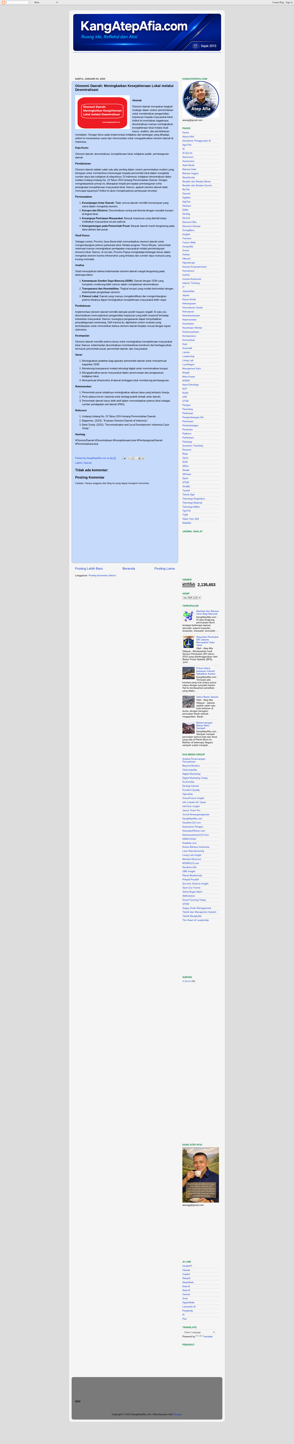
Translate (208, 1336)
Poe (184, 1319)
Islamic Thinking (191, 283)
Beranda (128, 568)
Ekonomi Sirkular (191, 226)
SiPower (186, 474)
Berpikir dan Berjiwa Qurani (197, 185)
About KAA (188, 136)
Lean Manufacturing (193, 851)
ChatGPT (187, 1266)
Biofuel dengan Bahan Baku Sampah (204, 725)
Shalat (185, 470)
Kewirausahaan (190, 332)
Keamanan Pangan (192, 826)
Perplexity (187, 1310)
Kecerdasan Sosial (192, 307)
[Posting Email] (123, 458)
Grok (185, 1298)
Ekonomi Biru (189, 222)
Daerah (88, 463)
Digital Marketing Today (195, 778)
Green (185, 250)
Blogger (178, 1414)
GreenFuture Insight (193, 798)
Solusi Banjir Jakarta (207, 697)
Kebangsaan (189, 303)
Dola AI (186, 1286)
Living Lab (187, 360)
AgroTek (186, 145)
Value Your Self (190, 519)
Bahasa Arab (189, 169)
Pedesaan (187, 413)
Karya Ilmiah (189, 299)
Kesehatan (188, 323)
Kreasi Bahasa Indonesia (195, 847)
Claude (186, 1270)
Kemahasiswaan (191, 315)
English (186, 234)
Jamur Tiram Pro (191, 810)
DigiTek (186, 201)
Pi (183, 1315)
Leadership (188, 356)
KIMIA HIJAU (189, 839)
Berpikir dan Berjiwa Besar (196, 181)
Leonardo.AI (189, 1306)
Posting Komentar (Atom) (102, 575)
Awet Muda (188, 165)
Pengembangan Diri (193, 417)
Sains (185, 458)
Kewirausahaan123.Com (195, 835)
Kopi (184, 344)
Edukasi (186, 206)
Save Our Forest (191, 887)
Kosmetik (187, 348)
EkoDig (186, 214)
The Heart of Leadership (195, 920)
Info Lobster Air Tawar (194, 802)
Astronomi (187, 157)
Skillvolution (188, 896)
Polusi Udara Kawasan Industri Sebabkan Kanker (206, 671)
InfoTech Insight (191, 806)
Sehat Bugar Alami (192, 892)
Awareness (188, 161)
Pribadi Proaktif (190, 879)
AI (183, 149)
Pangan (186, 405)
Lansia (186, 352)
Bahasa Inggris (190, 173)
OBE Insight (188, 871)
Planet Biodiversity (192, 875)
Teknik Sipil (188, 494)
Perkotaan (187, 421)
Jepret (185, 295)
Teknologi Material (192, 502)
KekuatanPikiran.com (193, 831)
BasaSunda (188, 177)
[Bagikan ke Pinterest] (143, 458)
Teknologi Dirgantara (193, 498)
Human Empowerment (194, 267)
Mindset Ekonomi (191, 859)
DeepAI (186, 1278)
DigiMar (186, 197)
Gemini (186, 1294)
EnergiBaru (188, 230)
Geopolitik (187, 246)
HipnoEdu (187, 794)
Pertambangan (190, 425)
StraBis (186, 486)
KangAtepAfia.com (192, 818)
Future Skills (189, 242)
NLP (184, 389)
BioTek (186, 189)
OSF (184, 397)
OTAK (185, 401)
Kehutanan (188, 311)
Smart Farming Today (194, 900)
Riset (185, 454)
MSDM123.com (190, 863)
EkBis (185, 210)
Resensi (186, 449)
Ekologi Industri (190, 786)
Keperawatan (189, 319)
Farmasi (186, 238)
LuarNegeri (188, 364)
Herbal (186, 254)
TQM (185, 515)
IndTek (186, 275)
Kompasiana (189, 336)
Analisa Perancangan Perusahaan (193, 760)
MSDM (186, 380)
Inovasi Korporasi (191, 279)
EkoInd (186, 218)
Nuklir (185, 393)
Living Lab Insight (191, 855)
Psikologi (187, 442)
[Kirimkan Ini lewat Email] (130, 458)
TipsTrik (186, 510)
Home (185, 132)
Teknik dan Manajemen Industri (199, 912)
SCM (185, 462)
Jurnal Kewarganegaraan (196, 814)
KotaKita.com (189, 843)
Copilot (186, 1274)
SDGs (185, 466)
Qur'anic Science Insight (195, 883)
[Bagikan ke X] (136, 458)
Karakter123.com (191, 822)
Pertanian (187, 429)
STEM (185, 482)
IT (183, 287)
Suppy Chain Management (196, 908)
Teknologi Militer (191, 507)
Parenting (187, 409)
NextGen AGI (189, 867)
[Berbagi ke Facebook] (139, 458)
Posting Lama (164, 568)
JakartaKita (188, 291)
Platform (186, 433)
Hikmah (186, 258)
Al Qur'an (187, 153)
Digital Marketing (191, 774)
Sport (185, 478)
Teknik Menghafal (191, 916)
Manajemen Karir (191, 368)
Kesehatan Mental (192, 328)
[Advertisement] (133, 65)
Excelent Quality (191, 790)
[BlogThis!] (133, 458)
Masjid (185, 372)
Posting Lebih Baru (89, 568)
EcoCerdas (188, 782)
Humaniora (188, 271)
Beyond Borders (191, 765)
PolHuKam (188, 437)
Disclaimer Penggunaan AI (196, 140)
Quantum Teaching (192, 445)
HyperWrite (188, 1302)
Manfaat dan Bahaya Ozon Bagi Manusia (207, 612)
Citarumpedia (189, 770)
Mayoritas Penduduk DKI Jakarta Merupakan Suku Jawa (207, 641)
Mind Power (188, 376)
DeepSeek (188, 1282)
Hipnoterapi (188, 262)
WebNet (186, 523)
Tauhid (186, 490)
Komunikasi (188, 340)
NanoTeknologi (190, 384)
